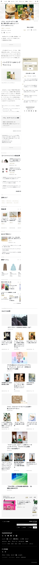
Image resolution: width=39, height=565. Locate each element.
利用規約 (19, 543)
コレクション (4, 541)
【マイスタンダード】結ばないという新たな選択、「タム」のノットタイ (31, 101)
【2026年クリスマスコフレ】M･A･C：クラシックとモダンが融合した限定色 (15, 169)
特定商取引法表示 (23, 557)
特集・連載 (6, 3)
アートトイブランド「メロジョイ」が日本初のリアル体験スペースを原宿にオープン (24, 502)
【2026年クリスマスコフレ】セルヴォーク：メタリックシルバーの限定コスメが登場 (11, 182)
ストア (17, 1)
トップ (2, 3)
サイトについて (4, 543)
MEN (19, 527)
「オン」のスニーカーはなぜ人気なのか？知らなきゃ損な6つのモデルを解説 (31, 80)
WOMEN (24, 527)
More (30, 1)
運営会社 (16, 543)
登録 (30, 68)
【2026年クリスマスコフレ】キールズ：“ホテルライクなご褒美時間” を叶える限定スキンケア (11, 178)
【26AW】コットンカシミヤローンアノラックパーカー (13, 274)
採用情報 (9, 543)
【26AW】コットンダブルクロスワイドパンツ (5, 274)
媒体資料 (12, 543)
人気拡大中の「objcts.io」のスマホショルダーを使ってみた (30, 96)
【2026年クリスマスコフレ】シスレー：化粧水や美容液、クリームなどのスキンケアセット (15, 160)
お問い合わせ (31, 543)
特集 (9, 1)
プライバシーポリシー (25, 543)
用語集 (27, 541)
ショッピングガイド (5, 557)
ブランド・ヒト (21, 1)
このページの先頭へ (6, 521)
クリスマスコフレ (17, 3)
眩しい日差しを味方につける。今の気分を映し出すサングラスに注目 (31, 91)
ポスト (9, 541)
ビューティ (13, 1)
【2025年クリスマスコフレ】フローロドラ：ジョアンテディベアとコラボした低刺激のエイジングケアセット (11, 187)
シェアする (9, 32)
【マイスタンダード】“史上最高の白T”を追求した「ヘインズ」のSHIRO (30, 86)
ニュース (5, 1)
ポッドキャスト (21, 541)
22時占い (26, 1)
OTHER (30, 527)
